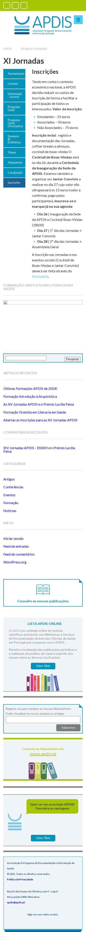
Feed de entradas (16, 546)
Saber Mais (43, 666)
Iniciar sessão (13, 538)
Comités (13, 83)
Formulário (40, 276)
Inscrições (14, 182)
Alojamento (15, 162)
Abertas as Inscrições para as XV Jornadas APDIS (40, 420)
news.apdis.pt (43, 753)
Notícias (9, 510)
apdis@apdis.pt (16, 902)
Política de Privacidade (20, 879)
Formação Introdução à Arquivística (30, 396)
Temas (12, 152)
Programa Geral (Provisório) (15, 123)
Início (7, 48)
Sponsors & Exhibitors (14, 139)
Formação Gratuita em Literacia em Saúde (34, 412)
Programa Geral (14, 108)
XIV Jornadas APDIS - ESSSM (25, 448)
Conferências (13, 487)
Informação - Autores (15, 95)
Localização (15, 172)
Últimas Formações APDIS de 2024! (30, 388)
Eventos (9, 495)
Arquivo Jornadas (34, 48)
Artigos (9, 479)
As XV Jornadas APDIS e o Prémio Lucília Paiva (38, 404)
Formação (10, 503)
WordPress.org (14, 562)
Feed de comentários (19, 554)
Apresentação (16, 73)
